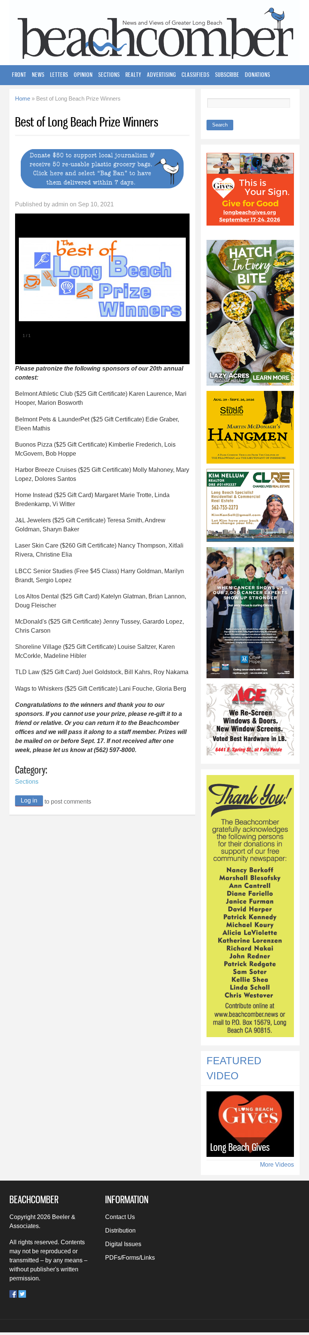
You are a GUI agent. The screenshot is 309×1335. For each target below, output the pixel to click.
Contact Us (120, 1217)
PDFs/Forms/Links (130, 1257)
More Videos (277, 1164)
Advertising (161, 74)
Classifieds (196, 74)
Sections (109, 74)
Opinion (83, 74)
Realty (133, 74)
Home (22, 99)
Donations (257, 74)
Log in (29, 800)
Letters (59, 74)
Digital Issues (123, 1244)
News (38, 74)
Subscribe (227, 74)
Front (19, 74)
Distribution (120, 1230)
